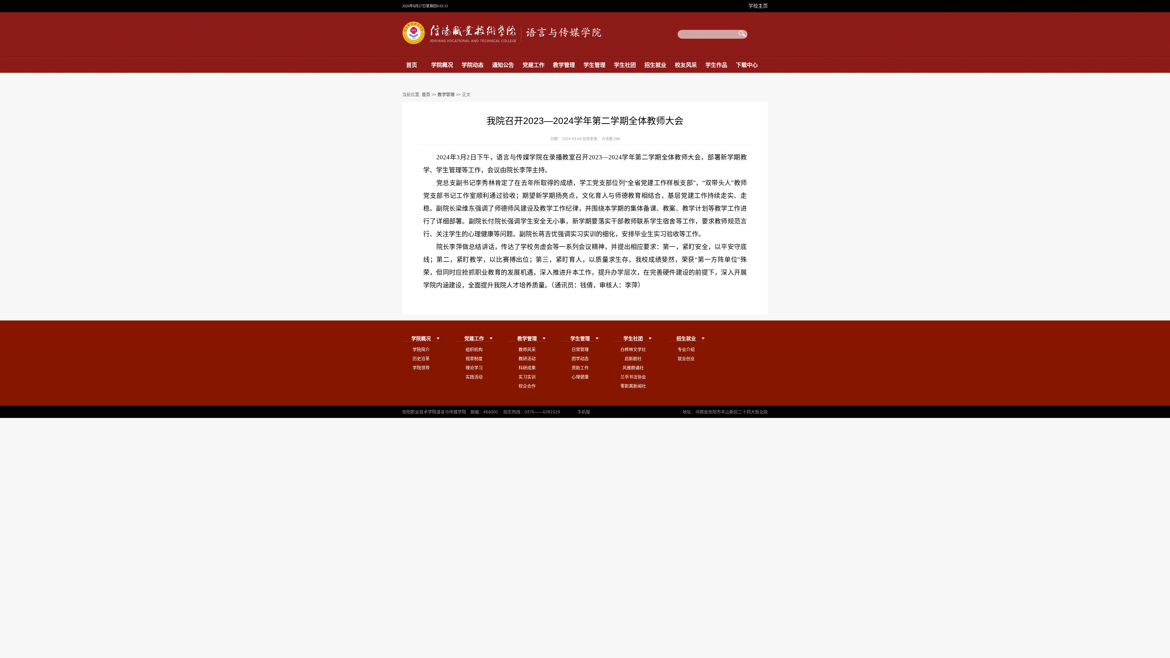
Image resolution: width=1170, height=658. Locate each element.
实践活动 (474, 376)
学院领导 (421, 367)
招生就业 (655, 65)
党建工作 (533, 65)
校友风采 (686, 65)
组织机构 (474, 349)
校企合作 (527, 386)
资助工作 (580, 367)
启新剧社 (633, 358)
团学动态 (580, 358)
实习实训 (527, 376)
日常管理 (580, 349)
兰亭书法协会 (633, 376)
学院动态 (473, 65)
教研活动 (527, 358)
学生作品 (716, 65)
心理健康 (580, 376)
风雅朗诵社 (633, 367)
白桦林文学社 (633, 349)
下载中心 (747, 65)
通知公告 (503, 65)
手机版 (583, 411)
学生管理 (594, 65)
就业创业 (686, 358)
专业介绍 (686, 349)
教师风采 (527, 349)
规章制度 (474, 358)
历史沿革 (421, 358)
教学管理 (564, 65)
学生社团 (625, 65)
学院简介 (421, 349)
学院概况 (442, 65)
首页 (411, 65)
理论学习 (474, 367)
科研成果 (527, 367)
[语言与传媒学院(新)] (503, 43)
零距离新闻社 (633, 386)
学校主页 (758, 6)
